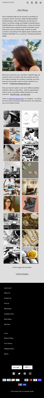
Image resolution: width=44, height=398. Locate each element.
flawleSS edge (8, 2)
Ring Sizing (7, 319)
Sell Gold (7, 324)
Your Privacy (8, 343)
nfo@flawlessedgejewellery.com (20, 83)
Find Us (6, 303)
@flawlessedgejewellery (16, 98)
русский (16, 367)
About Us (7, 293)
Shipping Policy (9, 348)
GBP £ (27, 367)
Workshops (7, 308)
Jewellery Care (9, 314)
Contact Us (7, 298)
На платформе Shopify (28, 391)
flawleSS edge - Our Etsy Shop (20, 94)
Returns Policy (8, 338)
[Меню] (40, 2)
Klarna (6, 354)
